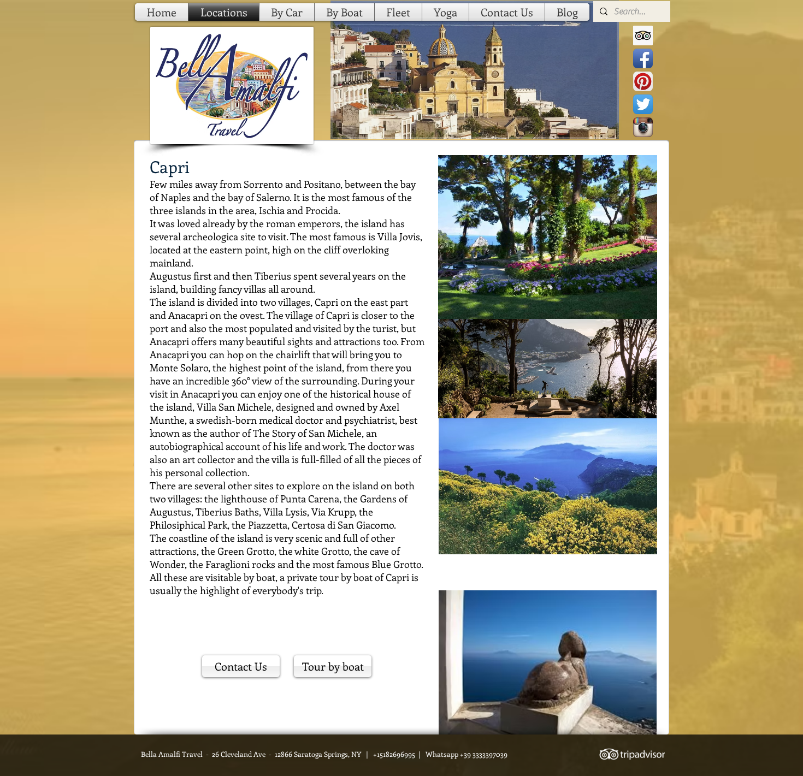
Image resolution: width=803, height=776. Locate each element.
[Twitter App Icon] (643, 104)
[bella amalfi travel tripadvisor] (643, 35)
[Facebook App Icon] (643, 58)
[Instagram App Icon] (643, 127)
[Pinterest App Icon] (643, 81)
